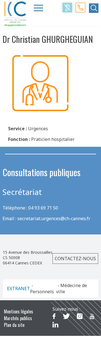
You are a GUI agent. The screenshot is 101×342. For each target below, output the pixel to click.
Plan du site (14, 325)
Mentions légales (18, 311)
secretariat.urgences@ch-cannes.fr (53, 218)
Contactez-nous (75, 258)
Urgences (38, 128)
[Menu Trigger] (38, 8)
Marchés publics (18, 318)
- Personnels (42, 288)
